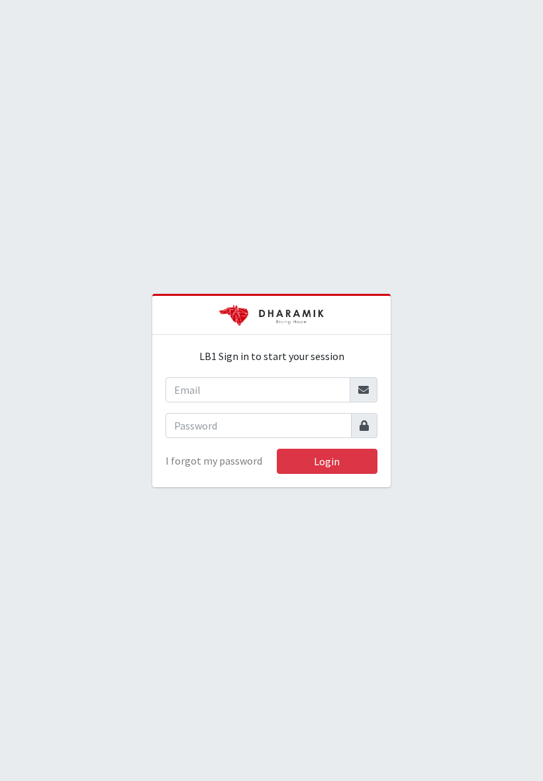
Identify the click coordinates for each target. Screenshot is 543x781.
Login (327, 461)
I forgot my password (214, 460)
